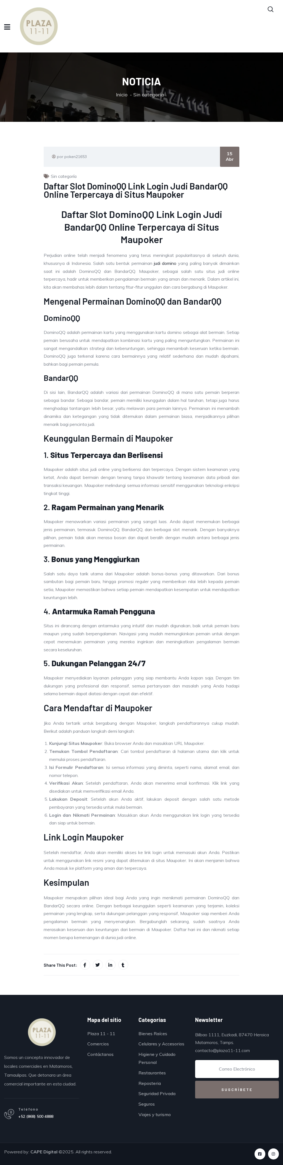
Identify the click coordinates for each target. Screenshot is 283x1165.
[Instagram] (273, 1153)
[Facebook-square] (260, 1153)
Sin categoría (148, 94)
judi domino (165, 263)
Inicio (122, 94)
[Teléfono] (9, 1114)
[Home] (42, 1032)
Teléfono (28, 1109)
